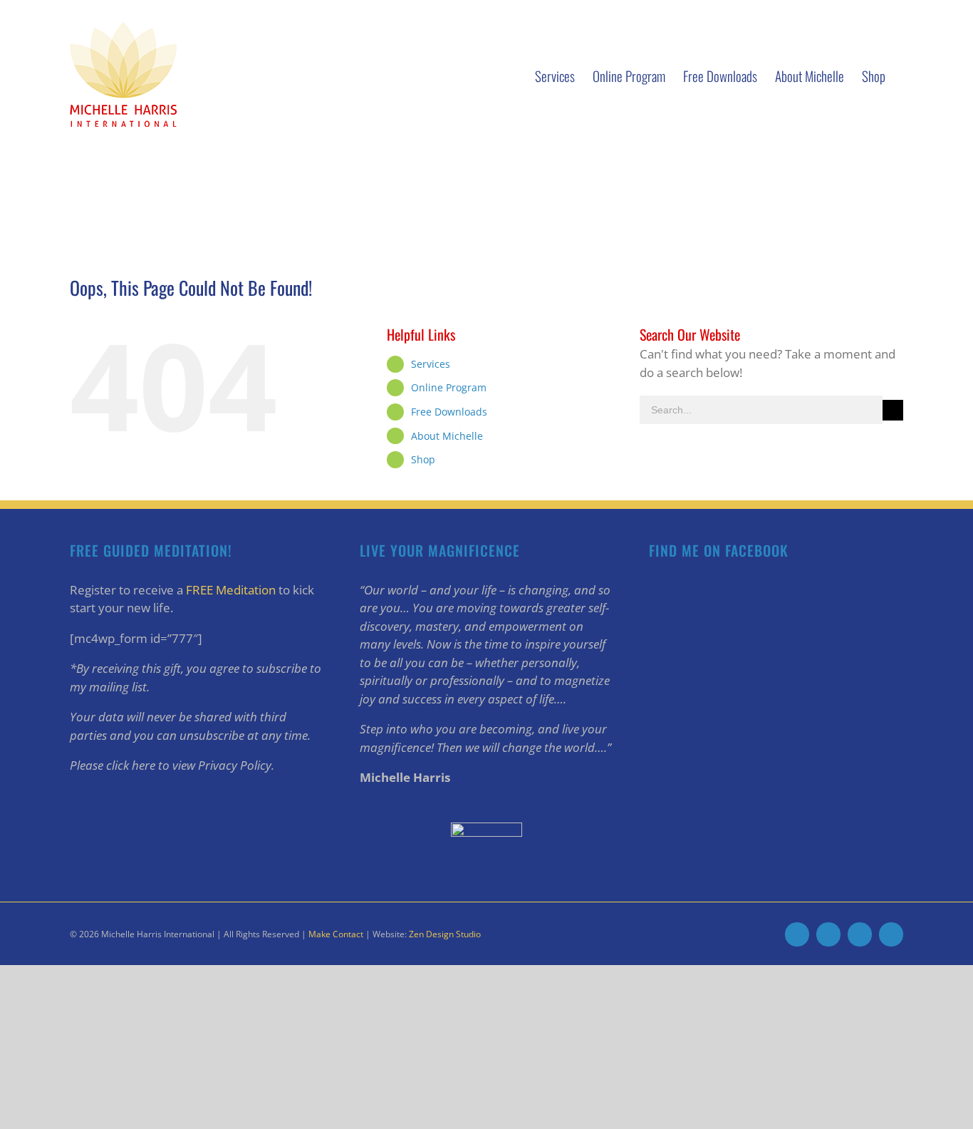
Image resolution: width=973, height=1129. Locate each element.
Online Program (448, 387)
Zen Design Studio (445, 934)
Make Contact (335, 934)
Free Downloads (449, 411)
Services (430, 364)
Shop (423, 459)
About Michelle (447, 436)
